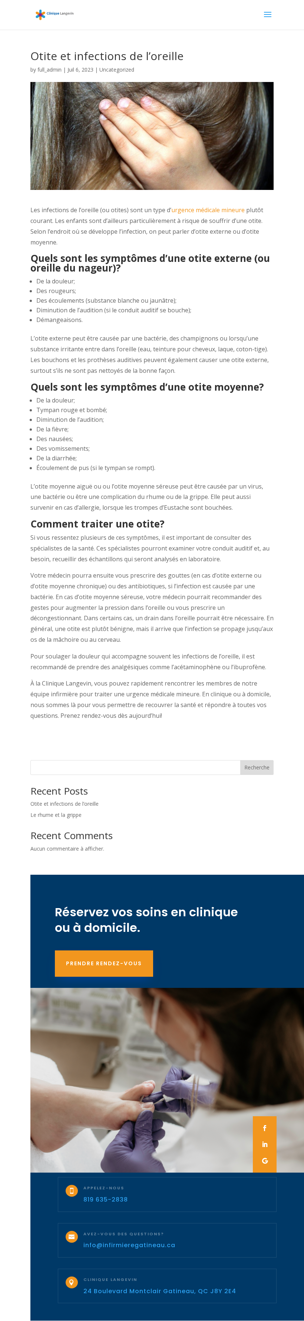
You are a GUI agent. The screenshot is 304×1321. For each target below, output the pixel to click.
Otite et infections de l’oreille (64, 803)
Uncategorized (116, 69)
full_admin (49, 69)
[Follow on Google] (265, 1161)
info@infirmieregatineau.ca (129, 1245)
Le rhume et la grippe (56, 814)
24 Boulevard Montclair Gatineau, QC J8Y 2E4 (159, 1291)
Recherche (257, 767)
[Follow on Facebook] (265, 1128)
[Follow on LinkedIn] (265, 1144)
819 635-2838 (105, 1199)
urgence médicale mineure (208, 210)
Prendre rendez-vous (104, 963)
